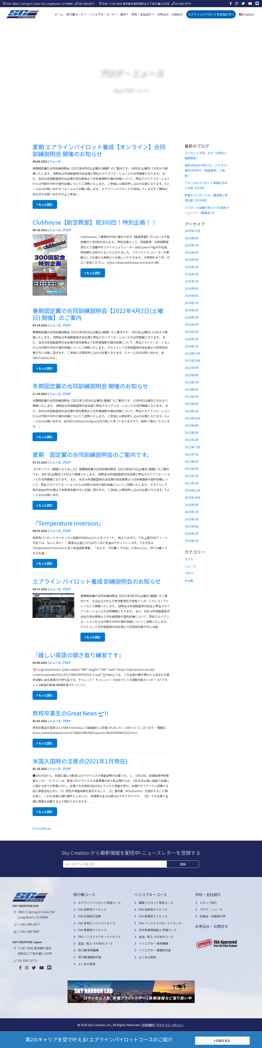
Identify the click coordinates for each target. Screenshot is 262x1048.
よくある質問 (86, 964)
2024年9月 (192, 288)
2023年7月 (192, 382)
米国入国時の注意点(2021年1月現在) (80, 761)
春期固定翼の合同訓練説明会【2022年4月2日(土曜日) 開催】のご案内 (98, 314)
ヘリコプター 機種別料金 (155, 950)
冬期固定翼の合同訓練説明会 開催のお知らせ (90, 386)
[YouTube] (250, 3)
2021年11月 (192, 447)
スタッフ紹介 (208, 903)
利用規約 (148, 1025)
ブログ (66, 230)
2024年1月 (192, 346)
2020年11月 (192, 490)
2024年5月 (192, 317)
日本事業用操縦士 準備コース (157, 930)
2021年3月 (192, 469)
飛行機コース (74, 14)
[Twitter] (243, 3)
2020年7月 (192, 512)
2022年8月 (192, 425)
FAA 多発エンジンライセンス (96, 923)
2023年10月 (192, 360)
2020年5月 (192, 519)
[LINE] (257, 3)
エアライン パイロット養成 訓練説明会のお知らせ (97, 581)
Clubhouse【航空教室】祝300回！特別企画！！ (95, 222)
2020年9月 (192, 505)
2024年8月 (192, 296)
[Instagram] (236, 3)
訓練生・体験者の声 (213, 916)
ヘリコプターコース (101, 14)
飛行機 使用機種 (88, 950)
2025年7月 (192, 245)
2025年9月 (192, 238)
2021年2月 (192, 476)
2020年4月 (192, 526)
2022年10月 (192, 418)
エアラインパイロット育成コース (99, 903)
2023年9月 (192, 368)
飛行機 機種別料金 (90, 957)
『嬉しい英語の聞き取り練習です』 (78, 655)
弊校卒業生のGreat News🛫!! (70, 713)
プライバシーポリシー (170, 1025)
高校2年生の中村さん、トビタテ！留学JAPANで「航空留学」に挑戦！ (207, 170)
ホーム (58, 14)
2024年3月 (192, 332)
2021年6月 (192, 461)
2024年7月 (192, 303)
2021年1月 (192, 483)
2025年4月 (192, 260)
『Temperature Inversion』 (68, 523)
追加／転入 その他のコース (95, 943)
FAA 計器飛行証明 (89, 916)
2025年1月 (192, 281)
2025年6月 (192, 252)
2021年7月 (192, 454)
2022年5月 (192, 433)
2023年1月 (192, 411)
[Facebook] (231, 3)
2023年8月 (192, 375)
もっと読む (45, 204)
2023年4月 (192, 404)
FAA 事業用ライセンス (92, 930)
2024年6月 (192, 310)
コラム (189, 559)
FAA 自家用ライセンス (92, 909)
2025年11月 (192, 231)
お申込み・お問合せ (170, 14)
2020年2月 (192, 533)
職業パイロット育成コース (156, 903)
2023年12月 (192, 353)
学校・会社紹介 (141, 14)
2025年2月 (192, 274)
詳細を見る (222, 1040)
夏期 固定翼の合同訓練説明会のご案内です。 (92, 454)
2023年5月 (192, 397)
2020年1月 (192, 541)
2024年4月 (192, 324)
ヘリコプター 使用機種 (153, 943)
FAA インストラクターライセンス (99, 937)
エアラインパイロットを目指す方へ (211, 14)
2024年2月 (192, 339)
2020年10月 (192, 497)
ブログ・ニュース (211, 909)
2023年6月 (192, 389)
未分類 (189, 581)
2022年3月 (192, 440)
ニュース (55, 161)
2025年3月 (192, 267)
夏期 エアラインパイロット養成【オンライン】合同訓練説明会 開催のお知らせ (99, 150)
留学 (123, 14)
